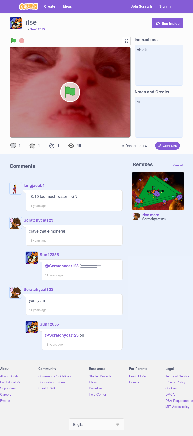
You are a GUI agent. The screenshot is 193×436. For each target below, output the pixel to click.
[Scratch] (29, 6)
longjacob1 (34, 185)
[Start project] (14, 41)
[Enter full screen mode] (126, 41)
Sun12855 (37, 29)
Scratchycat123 (38, 220)
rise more (150, 215)
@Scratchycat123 (62, 266)
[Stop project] (22, 41)
